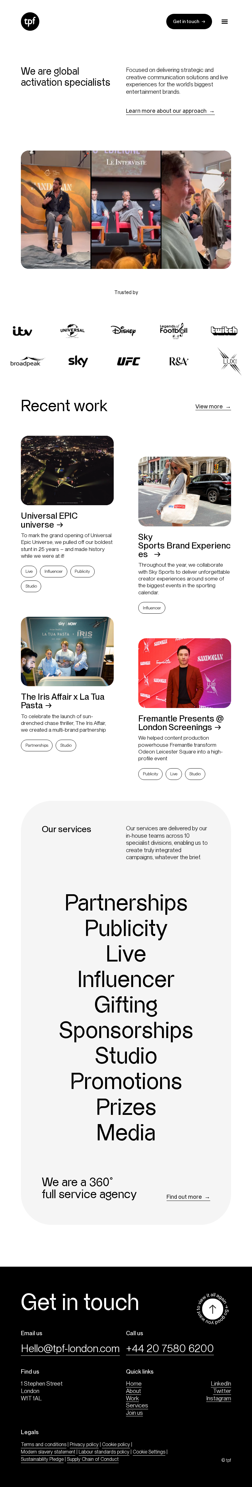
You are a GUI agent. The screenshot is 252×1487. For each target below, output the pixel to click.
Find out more (184, 1197)
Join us (134, 1412)
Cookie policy (116, 1444)
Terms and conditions (43, 1444)
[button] (225, 22)
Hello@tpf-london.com (70, 1348)
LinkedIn (221, 1383)
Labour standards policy (104, 1452)
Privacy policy (84, 1444)
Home (134, 1383)
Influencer (54, 571)
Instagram (218, 1398)
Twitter (222, 1391)
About (133, 1391)
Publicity (82, 571)
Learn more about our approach (166, 111)
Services (137, 1405)
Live (29, 571)
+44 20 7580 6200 (170, 1348)
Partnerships (37, 745)
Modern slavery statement (48, 1452)
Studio (31, 586)
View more (209, 406)
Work (132, 1398)
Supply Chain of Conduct (93, 1459)
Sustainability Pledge (42, 1459)
